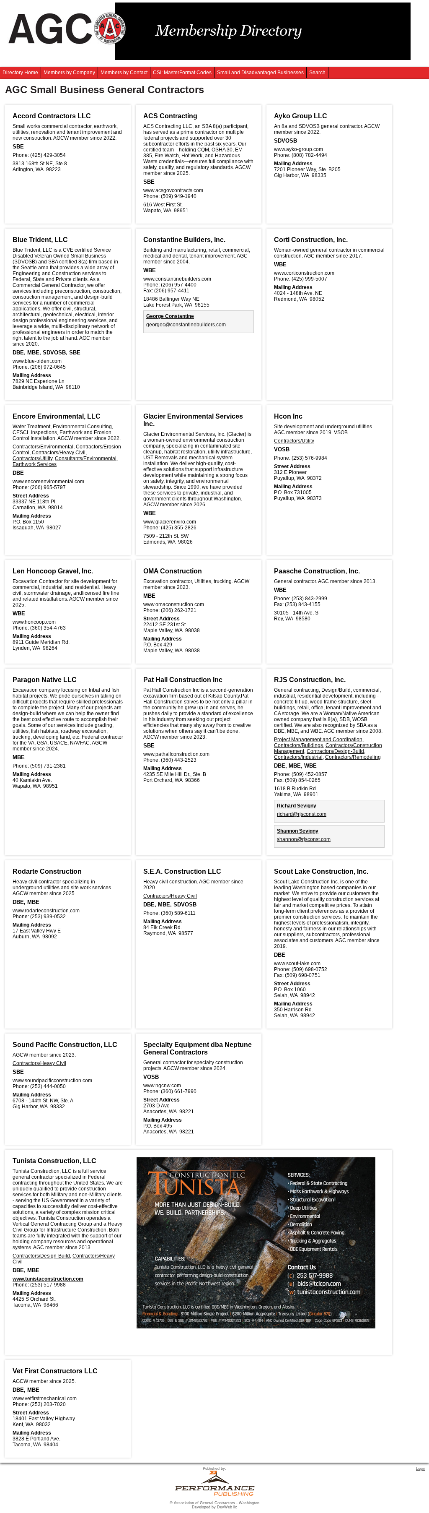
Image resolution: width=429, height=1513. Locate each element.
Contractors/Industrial (298, 757)
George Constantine (170, 316)
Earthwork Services (35, 464)
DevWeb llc (227, 1507)
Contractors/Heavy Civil (58, 453)
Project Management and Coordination (318, 739)
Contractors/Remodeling (353, 757)
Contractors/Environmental (43, 447)
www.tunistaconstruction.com (48, 1279)
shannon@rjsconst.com (304, 839)
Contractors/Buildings (298, 745)
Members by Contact (124, 73)
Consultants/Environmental (85, 458)
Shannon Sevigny (297, 831)
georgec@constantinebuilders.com (186, 325)
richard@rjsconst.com (301, 814)
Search (317, 73)
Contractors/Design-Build (335, 751)
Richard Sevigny (296, 806)
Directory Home (20, 73)
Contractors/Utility (32, 458)
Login (420, 1468)
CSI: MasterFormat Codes (182, 73)
